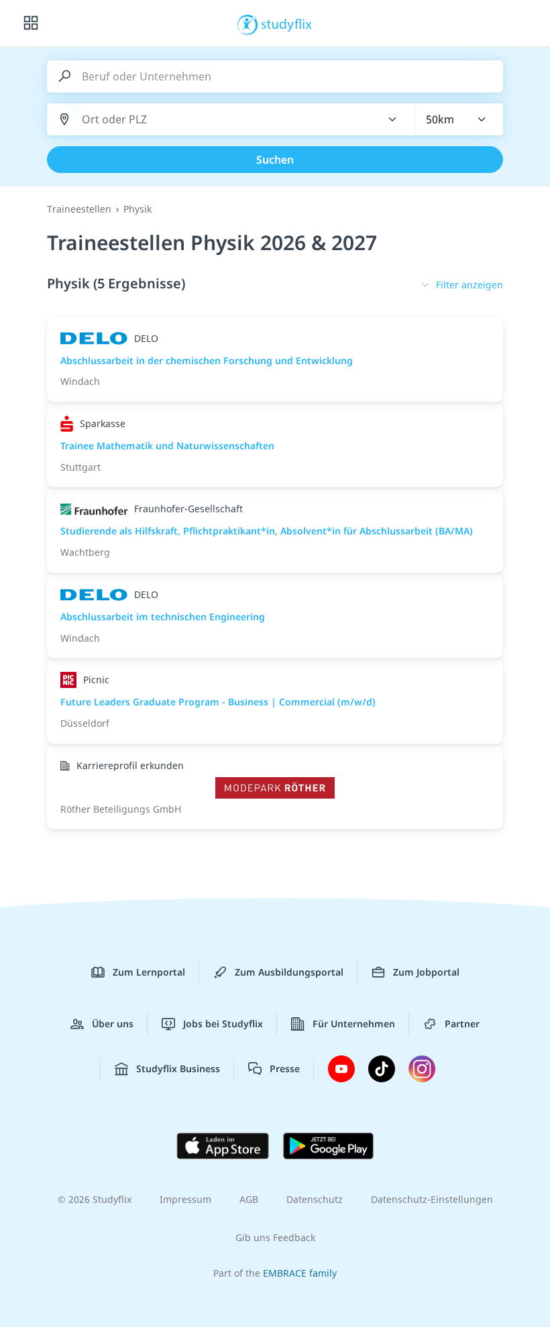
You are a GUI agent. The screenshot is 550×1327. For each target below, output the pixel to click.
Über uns (112, 1023)
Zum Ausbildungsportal (289, 972)
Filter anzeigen (469, 284)
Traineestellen (79, 209)
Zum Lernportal (149, 972)
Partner (462, 1023)
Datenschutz (314, 1199)
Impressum (185, 1199)
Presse (285, 1068)
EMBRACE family (300, 1273)
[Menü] (30, 23)
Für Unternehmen (354, 1023)
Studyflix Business (178, 1068)
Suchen (275, 159)
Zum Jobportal (426, 972)
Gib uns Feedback (275, 1237)
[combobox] (223, 119)
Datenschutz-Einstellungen (432, 1199)
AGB (248, 1199)
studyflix (287, 23)
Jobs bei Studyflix (223, 1023)
